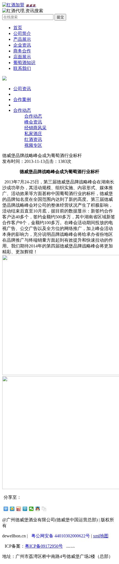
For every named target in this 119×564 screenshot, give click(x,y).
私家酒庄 (33, 133)
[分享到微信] (31, 509)
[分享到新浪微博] (18, 509)
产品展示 (22, 39)
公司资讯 (22, 88)
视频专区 (33, 145)
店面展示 (22, 56)
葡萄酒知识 (24, 62)
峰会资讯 (33, 122)
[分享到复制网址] (44, 509)
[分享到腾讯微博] (25, 509)
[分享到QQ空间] (12, 509)
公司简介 (22, 33)
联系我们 (22, 68)
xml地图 (100, 535)
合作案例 (22, 99)
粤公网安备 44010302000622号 (60, 535)
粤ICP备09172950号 (44, 546)
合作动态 (22, 110)
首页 (17, 27)
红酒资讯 (33, 139)
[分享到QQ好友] (37, 509)
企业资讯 (22, 45)
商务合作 (22, 51)
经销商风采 (35, 127)
